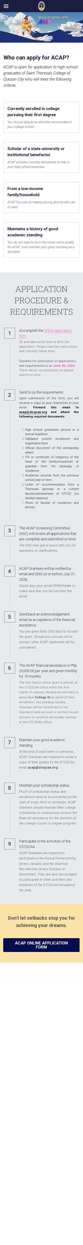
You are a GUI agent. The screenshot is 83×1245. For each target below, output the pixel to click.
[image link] (41, 6)
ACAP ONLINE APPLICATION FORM (41, 945)
